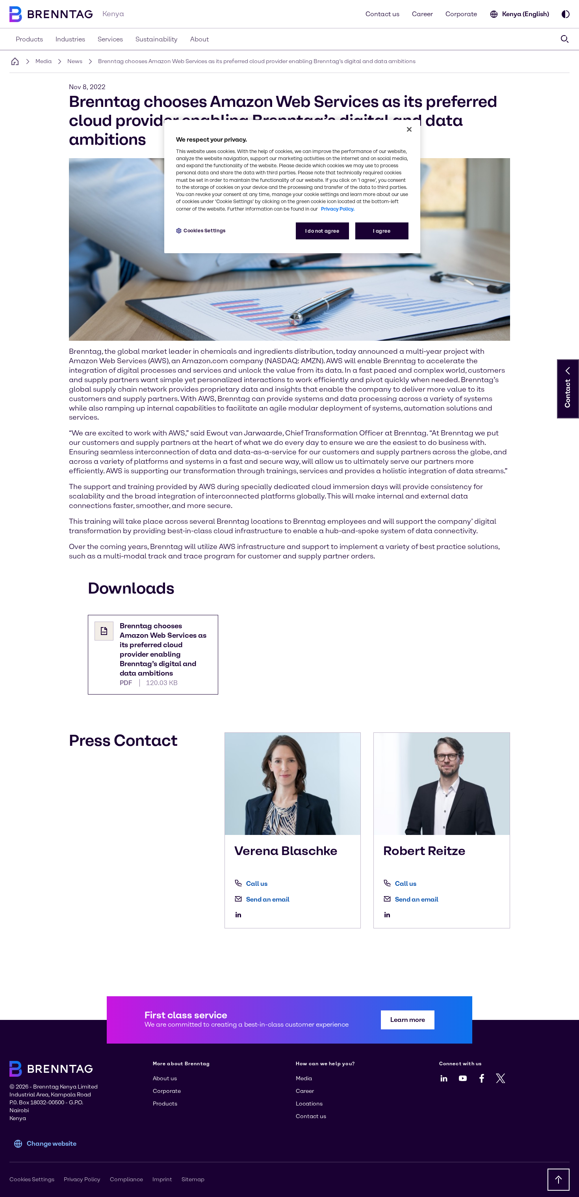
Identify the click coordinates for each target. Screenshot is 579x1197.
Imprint (162, 1179)
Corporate (461, 14)
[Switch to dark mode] (566, 14)
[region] (292, 187)
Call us (256, 883)
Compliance (126, 1179)
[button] (568, 370)
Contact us (382, 14)
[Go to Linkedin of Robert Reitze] (389, 915)
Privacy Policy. (337, 209)
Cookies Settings (205, 230)
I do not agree (322, 231)
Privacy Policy (82, 1179)
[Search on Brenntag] (565, 39)
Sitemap (193, 1179)
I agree (381, 231)
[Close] (409, 129)
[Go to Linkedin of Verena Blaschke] (240, 915)
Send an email (268, 899)
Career (422, 14)
